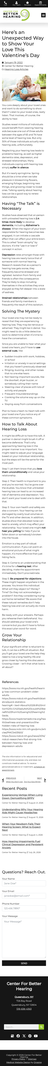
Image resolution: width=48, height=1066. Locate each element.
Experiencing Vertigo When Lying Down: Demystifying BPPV (22, 796)
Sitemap (32, 1059)
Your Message (10, 916)
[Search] (41, 1027)
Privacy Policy (18, 1059)
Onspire (38, 1062)
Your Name (8, 878)
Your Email (8, 891)
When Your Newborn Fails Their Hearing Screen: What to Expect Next (21, 827)
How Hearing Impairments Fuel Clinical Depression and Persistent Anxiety (22, 844)
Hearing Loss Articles (16, 69)
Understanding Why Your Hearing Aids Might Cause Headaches (22, 811)
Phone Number (10, 903)
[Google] (12, 1036)
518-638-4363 (24, 1009)
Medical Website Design (18, 1062)
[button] (43, 15)
